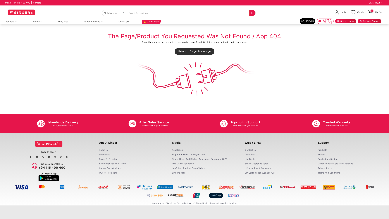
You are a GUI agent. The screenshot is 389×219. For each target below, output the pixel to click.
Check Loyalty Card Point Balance (335, 163)
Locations (250, 154)
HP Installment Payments (258, 168)
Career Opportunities (109, 168)
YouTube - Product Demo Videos (188, 168)
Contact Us (250, 150)
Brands (36, 21)
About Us (103, 150)
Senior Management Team (112, 163)
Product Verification (328, 159)
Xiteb (234, 203)
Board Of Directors (108, 159)
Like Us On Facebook (183, 163)
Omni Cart (124, 21)
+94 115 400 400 (21, 3)
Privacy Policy (325, 168)
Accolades (177, 150)
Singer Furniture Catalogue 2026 (188, 154)
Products (9, 21)
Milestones (104, 154)
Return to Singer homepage (194, 51)
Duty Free (63, 21)
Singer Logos (178, 173)
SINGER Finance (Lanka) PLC (260, 173)
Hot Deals (250, 159)
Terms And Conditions (329, 173)
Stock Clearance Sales (256, 163)
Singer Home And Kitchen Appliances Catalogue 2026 (199, 159)
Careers (37, 3)
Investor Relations (108, 173)
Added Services (92, 21)
